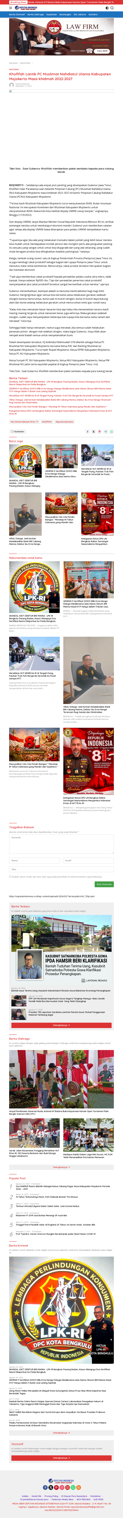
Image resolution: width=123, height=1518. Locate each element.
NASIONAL (14, 69)
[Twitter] (50, 1487)
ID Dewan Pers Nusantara (74, 1496)
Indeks (25, 1496)
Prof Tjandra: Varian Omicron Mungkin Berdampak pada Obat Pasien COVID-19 (56, 1234)
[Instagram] (62, 1487)
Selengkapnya (60, 1025)
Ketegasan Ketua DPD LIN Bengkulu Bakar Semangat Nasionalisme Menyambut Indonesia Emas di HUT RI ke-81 (60, 412)
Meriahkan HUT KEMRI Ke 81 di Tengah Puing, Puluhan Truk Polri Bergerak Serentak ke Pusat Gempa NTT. (61, 395)
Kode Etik (36, 1496)
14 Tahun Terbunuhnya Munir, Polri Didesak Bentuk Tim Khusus (47, 1197)
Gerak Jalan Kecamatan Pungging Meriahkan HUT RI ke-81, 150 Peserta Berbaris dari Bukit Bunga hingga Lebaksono (34, 1153)
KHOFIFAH (47, 421)
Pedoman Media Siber (63, 1499)
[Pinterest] (56, 1487)
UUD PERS (98, 1499)
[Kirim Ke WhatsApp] (111, 431)
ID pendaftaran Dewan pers (34, 1499)
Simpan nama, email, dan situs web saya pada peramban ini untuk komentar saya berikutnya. (57, 876)
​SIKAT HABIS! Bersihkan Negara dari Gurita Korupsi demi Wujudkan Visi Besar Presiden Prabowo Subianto (57, 1413)
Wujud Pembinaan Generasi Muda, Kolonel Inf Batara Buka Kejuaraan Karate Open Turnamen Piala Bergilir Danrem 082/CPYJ (58, 1112)
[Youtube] (67, 1487)
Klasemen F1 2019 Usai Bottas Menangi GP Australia (41, 1215)
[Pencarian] (112, 8)
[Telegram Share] (105, 431)
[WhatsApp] (73, 1487)
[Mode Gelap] (107, 8)
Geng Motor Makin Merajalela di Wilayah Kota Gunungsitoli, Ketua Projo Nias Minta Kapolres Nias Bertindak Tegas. (57, 1392)
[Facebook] (45, 1487)
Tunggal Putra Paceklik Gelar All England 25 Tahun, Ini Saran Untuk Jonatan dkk (55, 1224)
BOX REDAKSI (83, 1499)
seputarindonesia (22, 84)
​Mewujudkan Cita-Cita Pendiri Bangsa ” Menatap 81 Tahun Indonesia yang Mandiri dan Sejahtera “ (58, 406)
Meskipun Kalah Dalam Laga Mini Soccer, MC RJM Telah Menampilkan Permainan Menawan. (87, 1156)
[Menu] (11, 7)
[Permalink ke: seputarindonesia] (11, 84)
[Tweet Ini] (93, 431)
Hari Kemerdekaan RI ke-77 (24, 421)
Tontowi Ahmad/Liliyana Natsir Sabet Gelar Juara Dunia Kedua (47, 1206)
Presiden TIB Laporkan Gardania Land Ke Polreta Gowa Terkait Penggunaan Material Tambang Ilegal (67, 1013)
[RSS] (78, 1487)
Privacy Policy (51, 1496)
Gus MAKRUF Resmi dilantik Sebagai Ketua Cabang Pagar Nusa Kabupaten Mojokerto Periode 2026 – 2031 (63, 1187)
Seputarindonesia (64, 421)
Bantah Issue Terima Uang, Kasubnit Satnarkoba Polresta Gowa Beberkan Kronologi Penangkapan (60, 990)
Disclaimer (95, 1496)
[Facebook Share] (87, 431)
